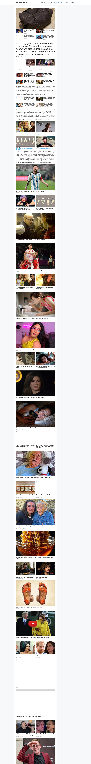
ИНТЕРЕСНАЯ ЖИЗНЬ (58, 2)
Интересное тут (21, 2)
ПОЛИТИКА (67, 2)
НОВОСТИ (43, 2)
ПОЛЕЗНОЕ (50, 2)
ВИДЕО (72, 2)
